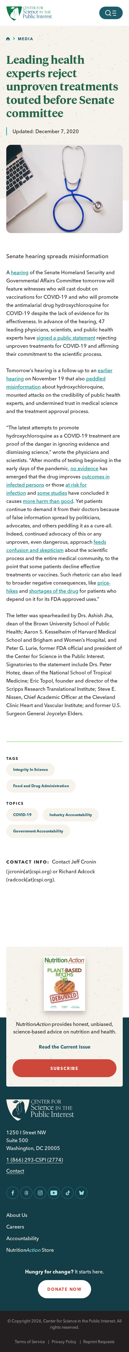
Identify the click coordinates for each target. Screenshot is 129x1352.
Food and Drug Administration (41, 785)
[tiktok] (67, 1192)
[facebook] (12, 1192)
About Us (16, 1215)
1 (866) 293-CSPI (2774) (34, 1160)
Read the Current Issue (64, 1046)
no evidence (84, 468)
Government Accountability (38, 831)
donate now (64, 1289)
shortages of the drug (53, 591)
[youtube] (54, 1192)
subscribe (64, 1068)
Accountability (22, 1238)
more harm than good (48, 501)
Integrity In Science (30, 769)
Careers (15, 1227)
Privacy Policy (64, 1341)
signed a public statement (66, 338)
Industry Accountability (70, 814)
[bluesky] (81, 1192)
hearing (19, 272)
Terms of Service (30, 1341)
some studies (52, 493)
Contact (15, 1171)
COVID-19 (22, 814)
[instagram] (40, 1192)
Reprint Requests (99, 1341)
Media (26, 38)
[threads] (26, 1192)
